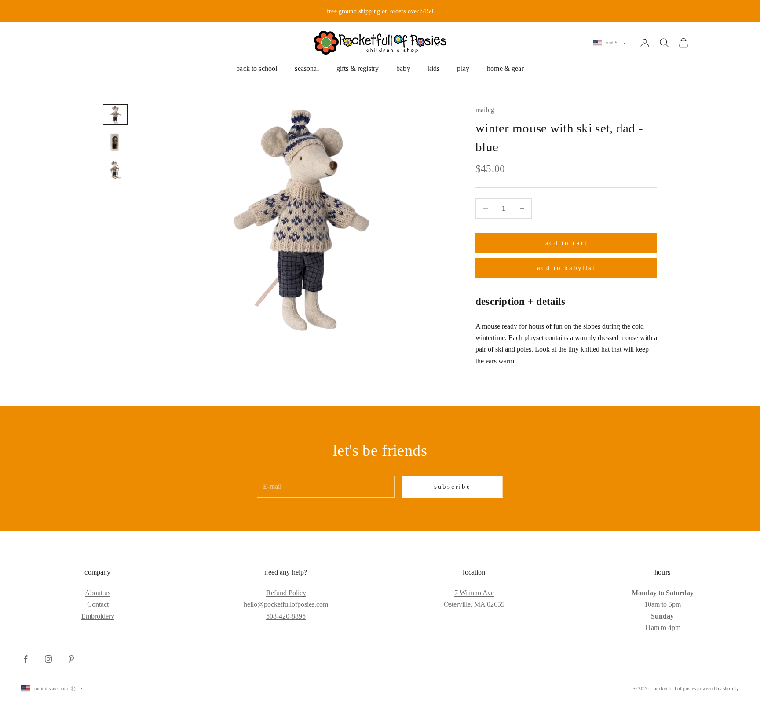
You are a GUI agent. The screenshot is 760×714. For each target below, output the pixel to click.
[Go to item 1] (115, 114)
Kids (434, 68)
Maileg (484, 110)
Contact (98, 604)
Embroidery (97, 616)
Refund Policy (286, 593)
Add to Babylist (566, 267)
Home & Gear (505, 68)
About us (97, 593)
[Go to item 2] (115, 142)
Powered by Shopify (718, 688)
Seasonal (306, 68)
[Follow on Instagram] (48, 659)
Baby (403, 68)
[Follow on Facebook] (25, 659)
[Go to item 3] (115, 170)
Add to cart (566, 242)
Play (463, 68)
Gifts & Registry (357, 68)
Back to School (256, 68)
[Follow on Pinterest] (71, 659)
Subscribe (452, 486)
